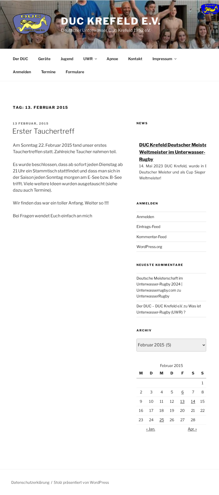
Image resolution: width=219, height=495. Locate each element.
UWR (88, 58)
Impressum (162, 58)
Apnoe (112, 58)
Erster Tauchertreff (43, 131)
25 (161, 419)
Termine (48, 71)
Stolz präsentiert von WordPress (81, 482)
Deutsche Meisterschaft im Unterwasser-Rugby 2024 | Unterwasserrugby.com (159, 284)
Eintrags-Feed (148, 226)
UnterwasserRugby (152, 296)
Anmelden (22, 71)
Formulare (75, 71)
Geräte (44, 58)
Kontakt (135, 58)
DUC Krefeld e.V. (111, 21)
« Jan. (150, 429)
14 (193, 401)
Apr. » (192, 429)
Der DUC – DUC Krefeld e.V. (159, 306)
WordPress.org (149, 246)
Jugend (67, 58)
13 (182, 401)
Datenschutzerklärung (30, 482)
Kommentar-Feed (151, 236)
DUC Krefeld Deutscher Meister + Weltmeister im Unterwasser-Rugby (176, 152)
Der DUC (20, 58)
